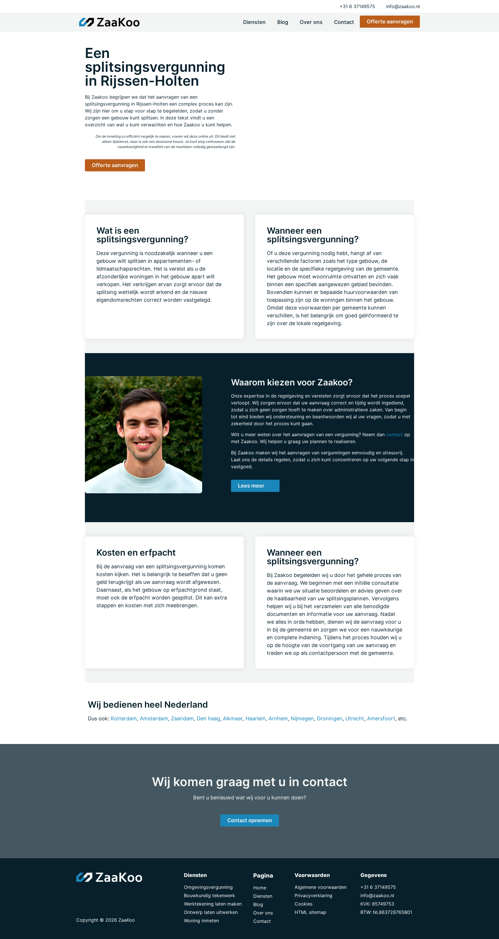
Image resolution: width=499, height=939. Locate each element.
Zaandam (182, 718)
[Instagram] (108, 893)
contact (394, 434)
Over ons (311, 22)
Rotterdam (124, 718)
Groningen (329, 718)
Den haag (208, 718)
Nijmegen (302, 718)
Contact (344, 22)
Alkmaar (233, 718)
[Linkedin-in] (95, 893)
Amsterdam (154, 718)
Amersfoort (381, 718)
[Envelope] (82, 893)
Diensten (254, 22)
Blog (282, 22)
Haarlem (255, 718)
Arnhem (278, 718)
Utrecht (354, 718)
